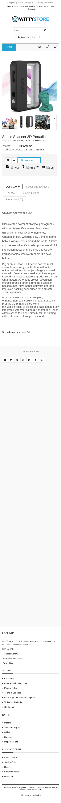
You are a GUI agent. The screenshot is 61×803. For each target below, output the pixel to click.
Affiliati (7, 732)
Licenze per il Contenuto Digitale (19, 697)
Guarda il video (31, 193)
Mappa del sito (11, 742)
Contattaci (9, 707)
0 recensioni (18, 140)
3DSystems (25, 146)
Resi (6, 767)
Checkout (31, 9)
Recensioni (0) (14, 199)
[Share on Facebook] (7, 167)
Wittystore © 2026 (26, 788)
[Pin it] (31, 167)
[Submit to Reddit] (38, 167)
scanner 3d (23, 332)
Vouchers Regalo (12, 727)
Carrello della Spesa (45, 6)
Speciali (8, 737)
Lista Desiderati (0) (27, 6)
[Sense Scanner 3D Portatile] (29, 86)
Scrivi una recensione (34, 140)
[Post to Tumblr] (23, 167)
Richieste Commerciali (12, 658)
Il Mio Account (12, 6)
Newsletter (9, 776)
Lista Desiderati (11, 772)
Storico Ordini (10, 762)
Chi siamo (9, 678)
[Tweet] (15, 167)
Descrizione (13, 186)
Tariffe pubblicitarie (13, 702)
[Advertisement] (30, 496)
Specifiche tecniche (37, 186)
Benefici (10, 193)
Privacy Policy (10, 688)
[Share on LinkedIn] (43, 167)
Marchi (7, 723)
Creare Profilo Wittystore (15, 683)
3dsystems (8, 332)
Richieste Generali (10, 654)
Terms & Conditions (13, 693)
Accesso (25, 37)
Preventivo (30, 160)
